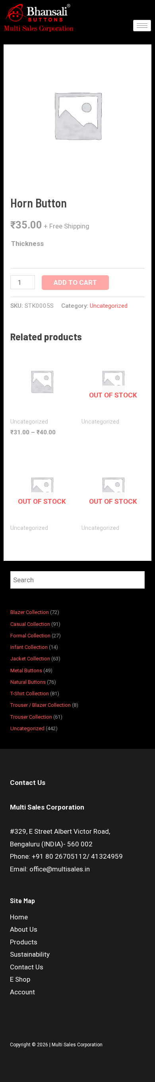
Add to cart (75, 282)
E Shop (20, 979)
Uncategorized (109, 305)
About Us (23, 929)
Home (19, 917)
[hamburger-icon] (142, 25)
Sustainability (30, 954)
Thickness (27, 243)
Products (23, 942)
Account (22, 992)
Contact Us (26, 967)
